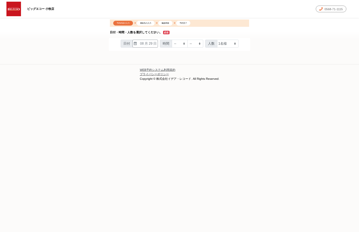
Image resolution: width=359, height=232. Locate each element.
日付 (126, 43)
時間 (166, 43)
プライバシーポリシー (154, 74)
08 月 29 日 (148, 43)
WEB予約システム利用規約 (157, 69)
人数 (211, 43)
